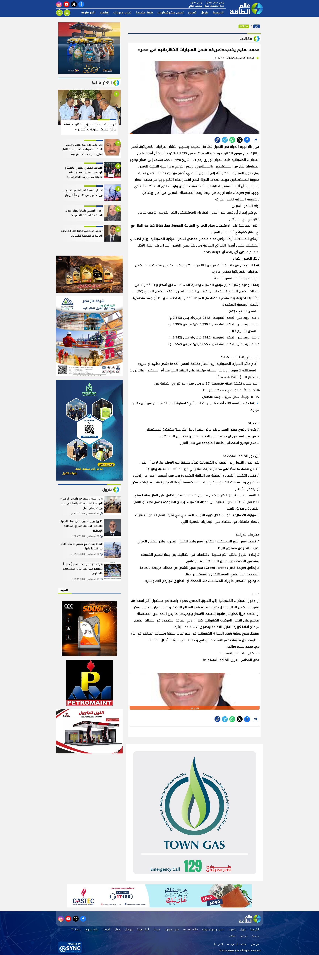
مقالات (244, 26)
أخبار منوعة (88, 12)
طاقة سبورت (91, 929)
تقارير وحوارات (122, 12)
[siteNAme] (244, 8)
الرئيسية (218, 12)
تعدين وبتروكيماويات (170, 12)
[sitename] (250, 919)
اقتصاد (104, 12)
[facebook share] (247, 140)
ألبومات (106, 929)
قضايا (118, 929)
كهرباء (192, 12)
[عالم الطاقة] (256, 26)
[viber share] (225, 140)
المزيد (64, 590)
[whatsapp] (217, 140)
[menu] (67, 12)
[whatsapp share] (232, 140)
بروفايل (129, 929)
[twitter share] (240, 140)
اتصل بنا (218, 944)
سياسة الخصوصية (236, 944)
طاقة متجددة (144, 12)
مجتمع (244, 936)
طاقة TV (75, 929)
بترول (204, 12)
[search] (59, 12)
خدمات (255, 936)
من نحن (255, 944)
